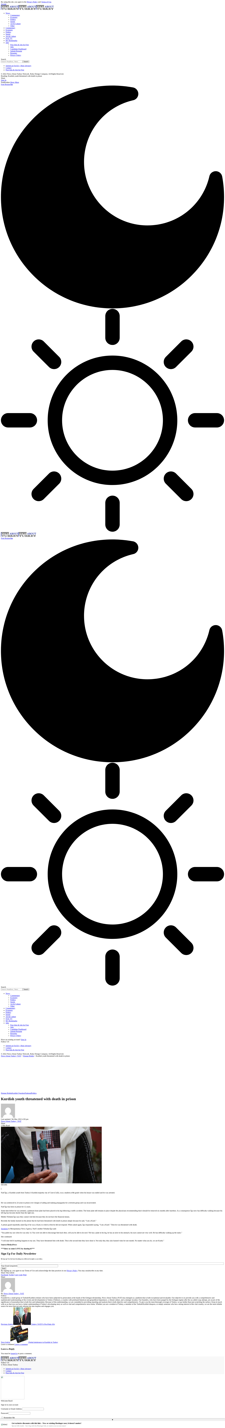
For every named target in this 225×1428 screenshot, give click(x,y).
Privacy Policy (32, 2)
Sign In (23, 1040)
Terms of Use (46, 2)
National (28, 1093)
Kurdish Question (18, 1093)
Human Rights (6, 1093)
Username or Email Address (11, 1409)
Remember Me (9, 1418)
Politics (34, 1093)
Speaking (4, 1229)
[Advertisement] (112, 1074)
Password (4, 1413)
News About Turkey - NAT (11, 1121)
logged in (14, 1353)
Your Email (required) (9, 1266)
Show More (14, 82)
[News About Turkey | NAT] (27, 9)
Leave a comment (21, 1344)
